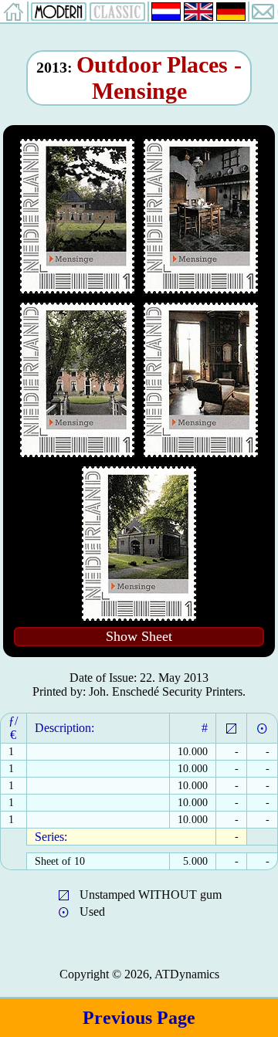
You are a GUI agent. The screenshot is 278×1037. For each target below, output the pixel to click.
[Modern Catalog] (58, 16)
